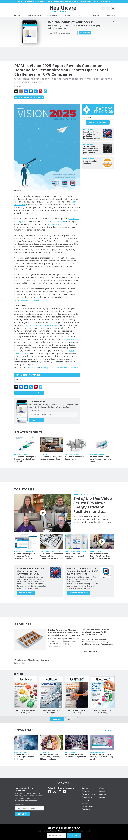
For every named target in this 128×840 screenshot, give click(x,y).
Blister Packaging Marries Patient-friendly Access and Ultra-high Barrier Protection (64, 633)
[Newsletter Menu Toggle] (103, 8)
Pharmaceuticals (97, 454)
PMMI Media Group (69, 339)
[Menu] (113, 8)
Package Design (46, 752)
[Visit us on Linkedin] (59, 791)
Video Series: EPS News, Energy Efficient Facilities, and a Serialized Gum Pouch (92, 505)
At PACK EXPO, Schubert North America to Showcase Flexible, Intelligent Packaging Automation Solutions (96, 642)
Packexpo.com (47, 367)
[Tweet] (36, 91)
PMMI (18, 380)
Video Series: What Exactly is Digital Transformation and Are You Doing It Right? (100, 556)
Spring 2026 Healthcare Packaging (25, 711)
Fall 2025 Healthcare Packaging (51, 711)
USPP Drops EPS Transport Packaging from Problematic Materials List (51, 556)
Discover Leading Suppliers (90, 162)
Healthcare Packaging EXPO (53, 221)
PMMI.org (32, 367)
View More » (109, 731)
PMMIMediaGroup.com (68, 367)
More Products (91, 651)
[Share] (26, 91)
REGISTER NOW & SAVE (79, 593)
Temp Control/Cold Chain (50, 551)
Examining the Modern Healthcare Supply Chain (75, 755)
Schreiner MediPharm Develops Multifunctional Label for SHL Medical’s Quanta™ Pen (95, 632)
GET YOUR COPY (25, 593)
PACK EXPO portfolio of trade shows (41, 325)
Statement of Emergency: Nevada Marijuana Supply (51, 458)
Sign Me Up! (85, 33)
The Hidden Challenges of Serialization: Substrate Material (25, 459)
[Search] (108, 8)
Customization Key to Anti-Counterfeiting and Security (100, 459)
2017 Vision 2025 (54, 224)
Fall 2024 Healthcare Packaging (102, 711)
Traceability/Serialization (75, 551)
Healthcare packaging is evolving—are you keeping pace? (101, 756)
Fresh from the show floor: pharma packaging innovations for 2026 (91, 135)
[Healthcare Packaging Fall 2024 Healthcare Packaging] (103, 692)
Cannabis (43, 454)
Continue (74, 835)
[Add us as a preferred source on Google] (45, 91)
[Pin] (40, 91)
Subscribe (57, 719)
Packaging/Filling (72, 454)
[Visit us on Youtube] (64, 791)
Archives (71, 719)
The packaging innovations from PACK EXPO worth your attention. (90, 150)
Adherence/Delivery (97, 752)
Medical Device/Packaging (24, 551)
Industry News (96, 551)
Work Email (34, 410)
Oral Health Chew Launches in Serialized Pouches (74, 556)
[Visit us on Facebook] (49, 791)
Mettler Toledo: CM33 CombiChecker (74, 458)
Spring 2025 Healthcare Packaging (76, 711)
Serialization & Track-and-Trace (86, 494)
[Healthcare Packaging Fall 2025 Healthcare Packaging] (51, 692)
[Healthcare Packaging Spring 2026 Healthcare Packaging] (25, 692)
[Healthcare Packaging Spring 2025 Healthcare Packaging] (77, 692)
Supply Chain (70, 752)
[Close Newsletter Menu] (113, 21)
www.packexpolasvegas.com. (27, 300)
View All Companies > (97, 122)
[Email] (21, 91)
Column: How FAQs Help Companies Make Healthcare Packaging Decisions (24, 556)
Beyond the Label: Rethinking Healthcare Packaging (24, 756)
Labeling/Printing (21, 454)
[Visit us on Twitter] (54, 791)
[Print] (16, 91)
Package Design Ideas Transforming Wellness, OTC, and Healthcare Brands (50, 756)
